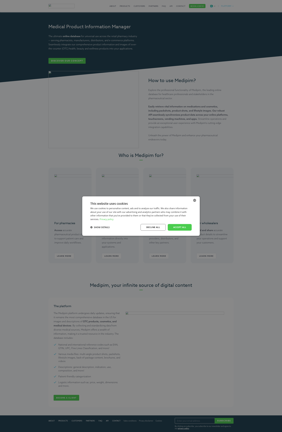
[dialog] (141, 216)
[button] (100, 227)
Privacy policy (107, 219)
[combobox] (194, 200)
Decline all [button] (153, 227)
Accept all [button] (179, 227)
